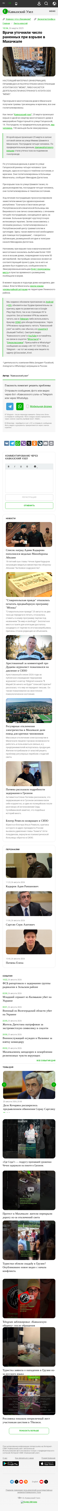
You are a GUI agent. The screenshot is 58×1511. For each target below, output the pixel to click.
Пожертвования (48, 1458)
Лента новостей (21, 23)
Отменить (29, 505)
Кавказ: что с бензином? (18, 19)
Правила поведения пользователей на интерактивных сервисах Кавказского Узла (29, 1491)
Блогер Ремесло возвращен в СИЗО (27, 820)
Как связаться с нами (24, 1458)
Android (49, 302)
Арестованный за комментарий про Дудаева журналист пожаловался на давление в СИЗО (27, 666)
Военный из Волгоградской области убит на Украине (27, 1012)
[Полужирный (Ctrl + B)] (8, 466)
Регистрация (29, 497)
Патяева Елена (14, 962)
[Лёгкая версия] (16, 3)
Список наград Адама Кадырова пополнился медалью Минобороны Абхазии (27, 553)
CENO (18, 322)
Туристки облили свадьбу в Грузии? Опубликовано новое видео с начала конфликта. (24, 1267)
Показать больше (29, 1430)
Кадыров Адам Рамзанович (22, 886)
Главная (6, 23)
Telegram (24, 319)
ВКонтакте (33, 339)
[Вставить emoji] (35, 466)
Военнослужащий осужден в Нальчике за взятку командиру (27, 1039)
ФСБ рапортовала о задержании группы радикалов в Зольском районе (26, 985)
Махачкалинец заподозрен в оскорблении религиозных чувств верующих (27, 1053)
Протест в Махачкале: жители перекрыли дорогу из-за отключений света (27, 1215)
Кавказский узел (22, 114)
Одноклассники (15, 342)
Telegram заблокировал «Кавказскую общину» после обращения (24, 1323)
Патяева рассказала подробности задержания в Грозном (25, 791)
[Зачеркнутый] (27, 466)
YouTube (32, 336)
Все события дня (46, 1060)
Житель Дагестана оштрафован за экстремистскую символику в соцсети (25, 1026)
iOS (9, 305)
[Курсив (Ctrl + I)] (15, 466)
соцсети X (43, 329)
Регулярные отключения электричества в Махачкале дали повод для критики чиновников (25, 729)
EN (10, 3)
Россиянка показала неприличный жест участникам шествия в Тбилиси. (26, 1420)
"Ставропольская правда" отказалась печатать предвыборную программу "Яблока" (28, 603)
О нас (5, 1458)
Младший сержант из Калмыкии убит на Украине (27, 998)
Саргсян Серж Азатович (20, 924)
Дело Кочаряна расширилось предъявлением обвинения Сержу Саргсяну (29, 1107)
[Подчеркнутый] (21, 466)
